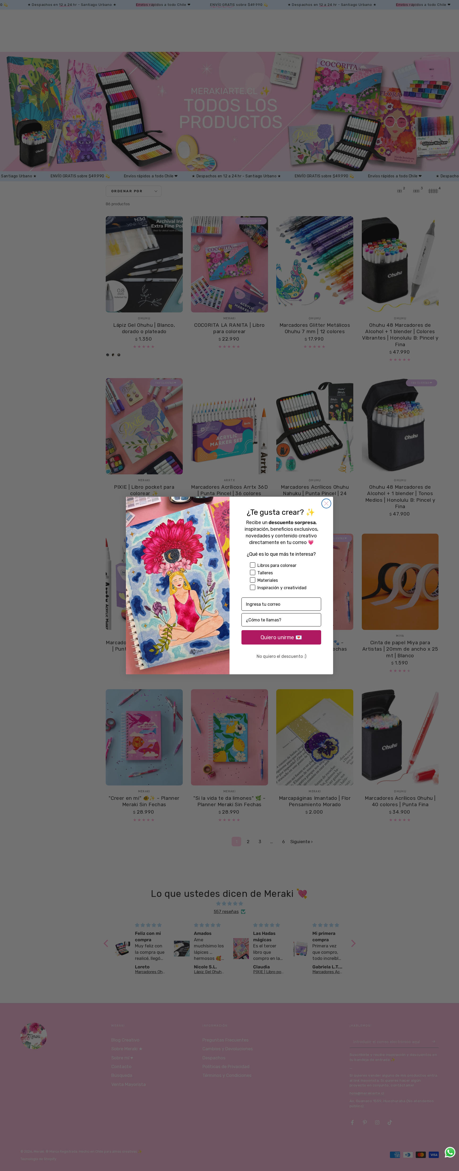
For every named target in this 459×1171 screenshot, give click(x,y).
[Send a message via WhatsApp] (450, 1152)
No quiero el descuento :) (281, 656)
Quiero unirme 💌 (281, 637)
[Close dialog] (326, 503)
